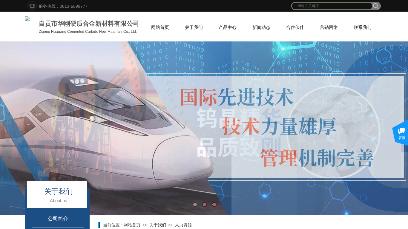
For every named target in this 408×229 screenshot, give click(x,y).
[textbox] (332, 6)
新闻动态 (261, 27)
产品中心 (228, 27)
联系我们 (363, 27)
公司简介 (58, 219)
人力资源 (183, 224)
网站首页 (160, 27)
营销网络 (329, 27)
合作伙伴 (295, 27)
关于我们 (194, 27)
